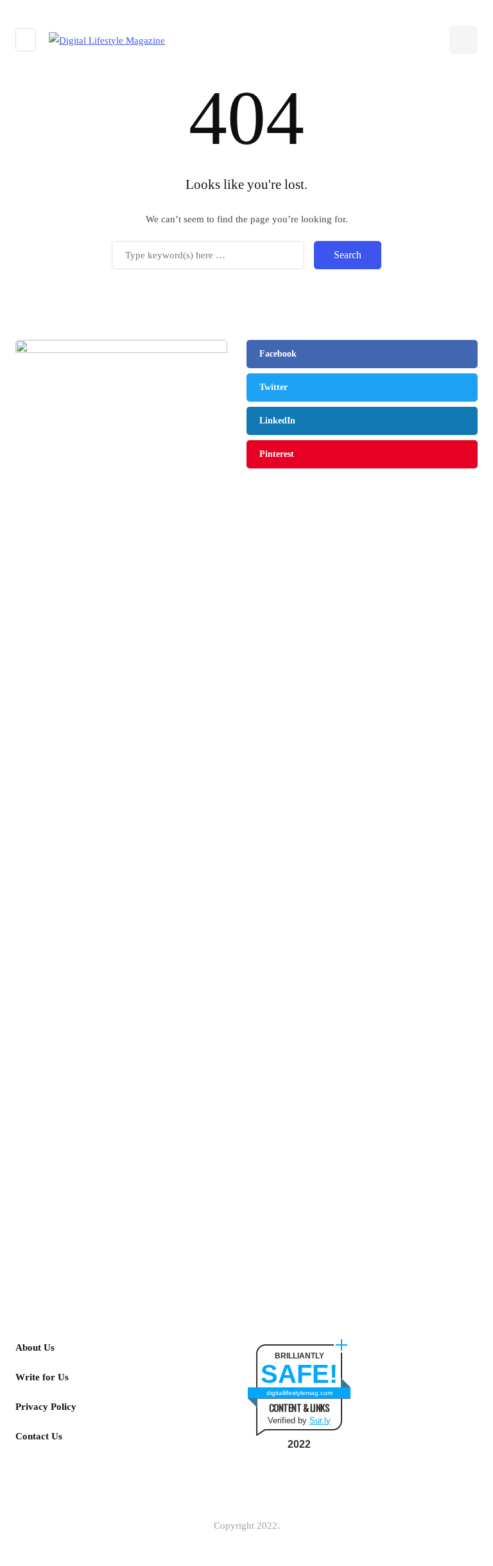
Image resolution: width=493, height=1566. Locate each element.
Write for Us (42, 1377)
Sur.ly (320, 1420)
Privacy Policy (45, 1406)
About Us (35, 1347)
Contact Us (38, 1436)
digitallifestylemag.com (299, 1392)
